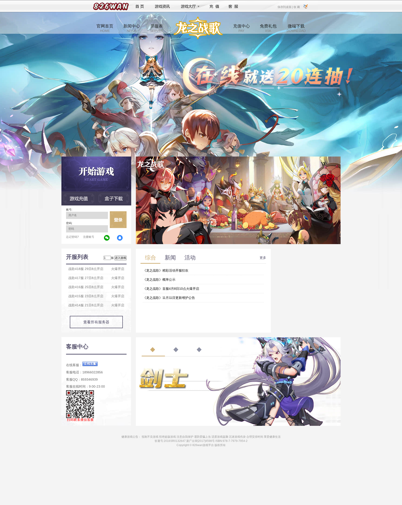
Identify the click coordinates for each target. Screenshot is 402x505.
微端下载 (296, 28)
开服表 (156, 28)
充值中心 (241, 28)
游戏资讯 (162, 6)
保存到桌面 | (285, 6)
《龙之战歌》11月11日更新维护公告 (169, 298)
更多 (263, 257)
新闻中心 (131, 28)
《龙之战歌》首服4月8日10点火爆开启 (171, 288)
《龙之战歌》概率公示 (159, 279)
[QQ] (120, 238)
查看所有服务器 (96, 322)
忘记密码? (72, 237)
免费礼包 (268, 28)
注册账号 (88, 237)
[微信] (107, 238)
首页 (140, 6)
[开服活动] (238, 158)
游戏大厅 (189, 6)
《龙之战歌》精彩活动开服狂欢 (165, 270)
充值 (214, 6)
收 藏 (296, 6)
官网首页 (105, 28)
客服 (233, 6)
